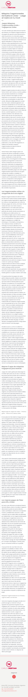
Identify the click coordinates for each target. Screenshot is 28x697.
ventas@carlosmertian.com (9, 691)
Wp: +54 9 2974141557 (7, 689)
